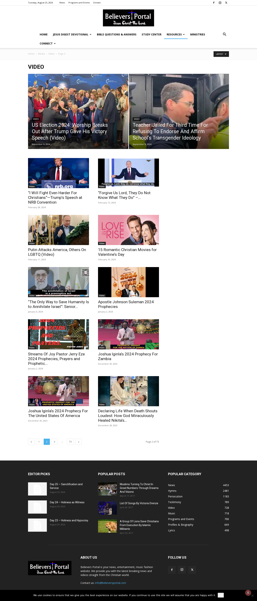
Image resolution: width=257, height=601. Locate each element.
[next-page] (78, 442)
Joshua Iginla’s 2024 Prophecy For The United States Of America (58, 413)
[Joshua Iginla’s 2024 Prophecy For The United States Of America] (58, 391)
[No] (252, 595)
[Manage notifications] (248, 593)
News (62, 2)
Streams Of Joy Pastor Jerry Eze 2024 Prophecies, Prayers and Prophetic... (56, 359)
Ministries (197, 34)
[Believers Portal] (128, 17)
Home (44, 34)
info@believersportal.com (110, 583)
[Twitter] (226, 2)
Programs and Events (79, 2)
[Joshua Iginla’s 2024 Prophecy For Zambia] (128, 334)
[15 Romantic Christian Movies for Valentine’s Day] (128, 230)
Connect (46, 43)
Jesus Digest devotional (70, 34)
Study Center (151, 34)
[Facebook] (214, 2)
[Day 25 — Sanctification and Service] (37, 489)
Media (41, 53)
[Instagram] (220, 2)
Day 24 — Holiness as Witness (67, 502)
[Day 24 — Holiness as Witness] (37, 507)
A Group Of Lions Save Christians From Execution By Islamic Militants (139, 525)
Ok (220, 595)
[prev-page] (31, 442)
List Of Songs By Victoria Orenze (139, 503)
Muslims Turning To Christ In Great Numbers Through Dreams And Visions (139, 488)
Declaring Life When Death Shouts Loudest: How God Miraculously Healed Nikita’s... (127, 416)
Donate (97, 2)
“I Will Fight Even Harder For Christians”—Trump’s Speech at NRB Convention (55, 198)
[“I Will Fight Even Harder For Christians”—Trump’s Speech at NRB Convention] (58, 173)
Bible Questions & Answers (116, 34)
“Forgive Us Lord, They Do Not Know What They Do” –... (124, 195)
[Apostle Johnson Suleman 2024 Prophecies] (128, 282)
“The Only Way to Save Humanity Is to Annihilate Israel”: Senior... (58, 304)
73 (70, 441)
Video (51, 53)
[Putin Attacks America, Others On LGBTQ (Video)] (58, 230)
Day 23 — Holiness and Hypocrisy (69, 520)
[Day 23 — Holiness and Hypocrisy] (37, 525)
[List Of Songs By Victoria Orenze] (107, 508)
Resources (174, 34)
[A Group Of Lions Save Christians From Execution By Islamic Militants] (107, 526)
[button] (224, 35)
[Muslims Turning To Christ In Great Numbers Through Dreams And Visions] (107, 489)
